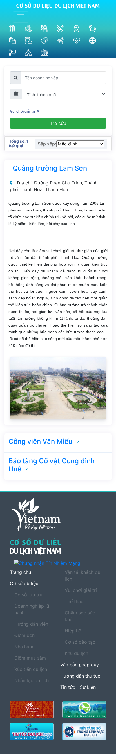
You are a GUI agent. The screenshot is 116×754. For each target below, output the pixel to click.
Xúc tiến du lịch (30, 669)
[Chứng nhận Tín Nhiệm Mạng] (60, 562)
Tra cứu (58, 123)
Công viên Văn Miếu (40, 441)
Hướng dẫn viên (31, 624)
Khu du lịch (76, 653)
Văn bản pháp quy (79, 664)
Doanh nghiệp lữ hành (31, 609)
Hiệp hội (73, 631)
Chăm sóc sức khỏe (80, 616)
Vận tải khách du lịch (82, 575)
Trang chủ (20, 572)
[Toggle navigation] (20, 17)
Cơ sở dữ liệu (24, 583)
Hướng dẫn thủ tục (80, 676)
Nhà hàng (24, 646)
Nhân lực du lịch (31, 680)
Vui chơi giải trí (23, 111)
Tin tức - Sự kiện (78, 687)
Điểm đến (24, 635)
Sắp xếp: (47, 144)
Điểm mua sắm (30, 658)
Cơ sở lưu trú (28, 595)
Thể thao (74, 601)
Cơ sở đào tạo (80, 642)
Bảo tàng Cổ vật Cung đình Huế (51, 465)
